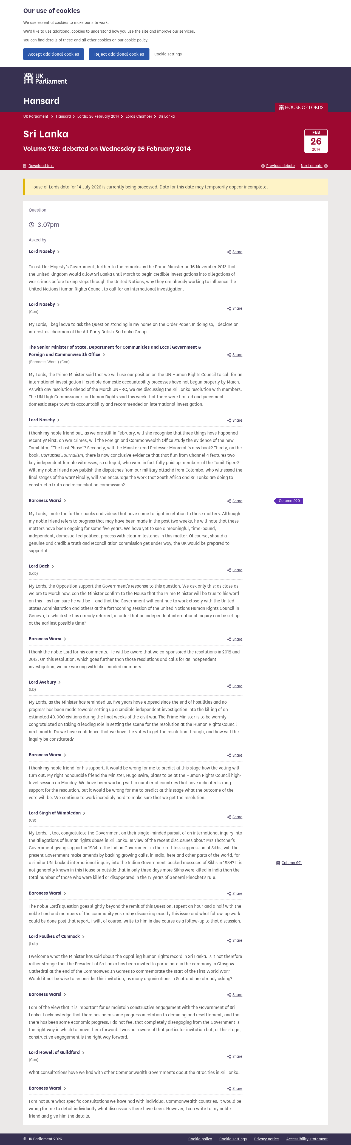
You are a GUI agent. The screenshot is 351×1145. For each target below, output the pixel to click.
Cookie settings (168, 54)
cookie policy (135, 40)
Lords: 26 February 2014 (98, 116)
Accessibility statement (307, 1139)
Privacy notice (266, 1139)
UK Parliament (35, 116)
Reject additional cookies (119, 54)
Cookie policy (200, 1139)
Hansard (41, 100)
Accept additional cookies (53, 54)
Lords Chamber (139, 116)
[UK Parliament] (45, 78)
